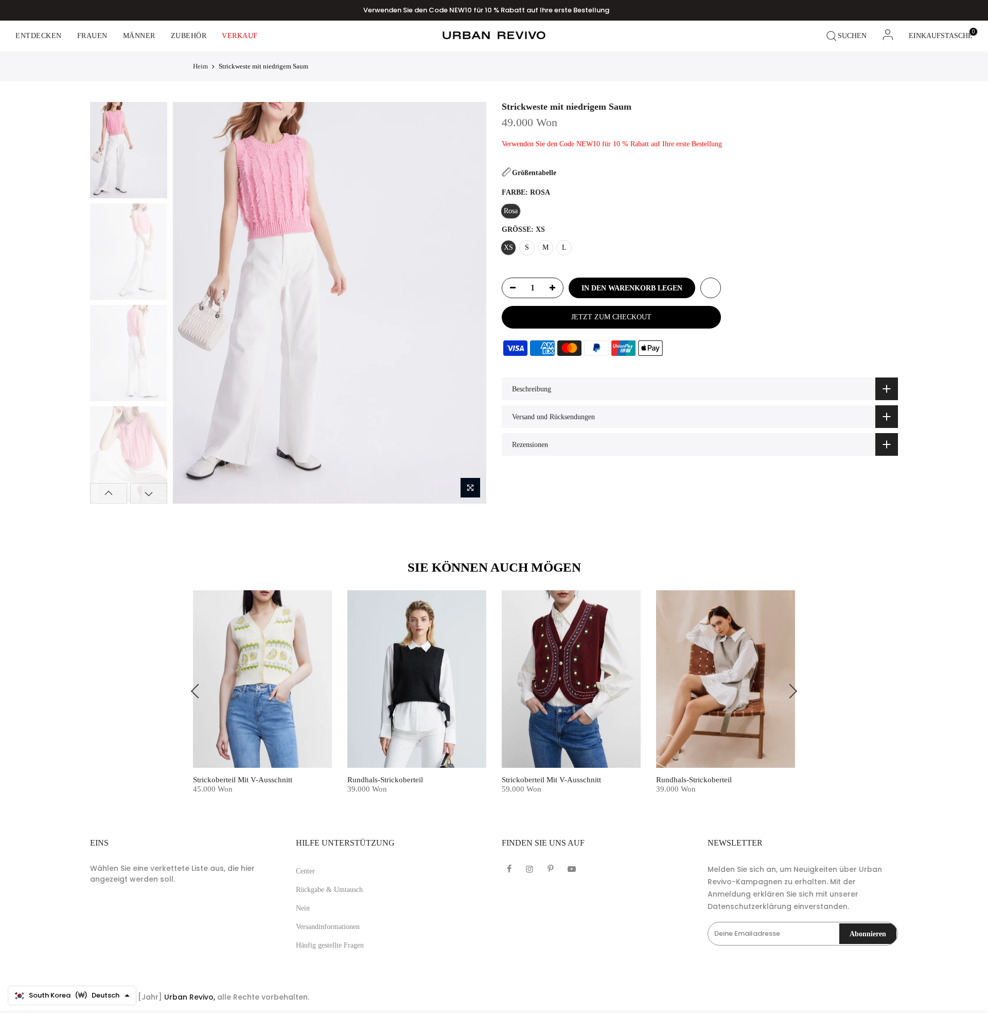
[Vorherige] (189, 303)
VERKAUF (240, 36)
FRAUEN (92, 36)
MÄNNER (139, 36)
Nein (303, 908)
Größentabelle (534, 173)
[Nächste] (469, 303)
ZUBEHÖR (189, 36)
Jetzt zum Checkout (611, 317)
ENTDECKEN (38, 36)
